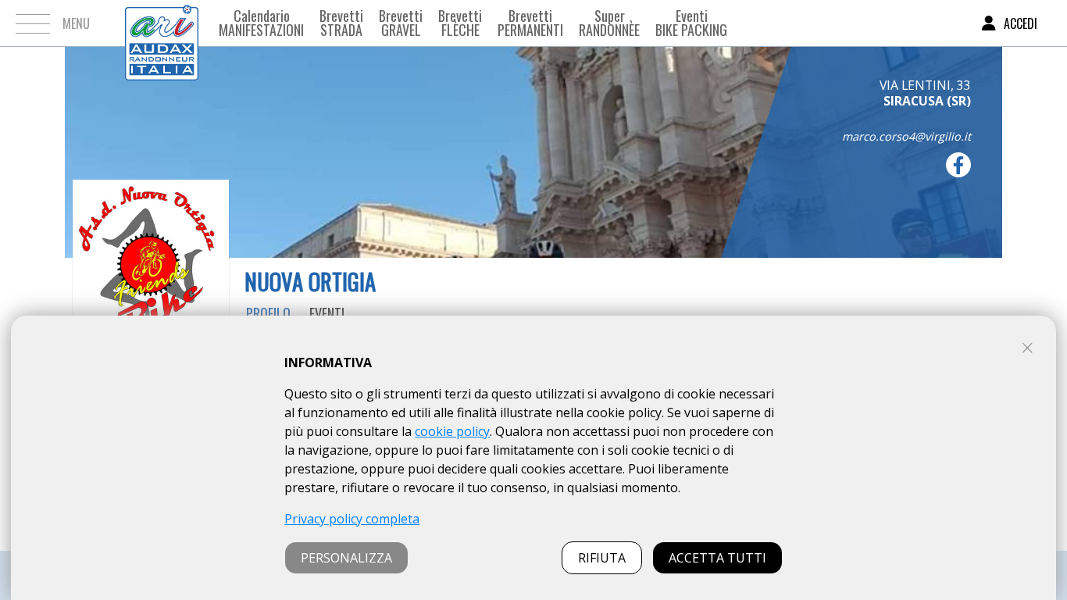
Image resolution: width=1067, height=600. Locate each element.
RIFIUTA (602, 557)
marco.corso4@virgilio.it (906, 136)
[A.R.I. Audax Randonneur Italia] (161, 23)
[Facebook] (958, 164)
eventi (326, 313)
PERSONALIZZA (346, 557)
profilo (268, 313)
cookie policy (452, 431)
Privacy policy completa (351, 518)
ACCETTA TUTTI (717, 557)
